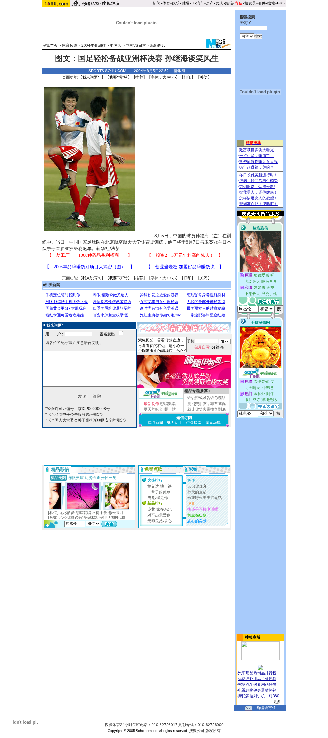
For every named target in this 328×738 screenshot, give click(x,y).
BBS (281, 3)
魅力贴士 (174, 422)
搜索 (271, 3)
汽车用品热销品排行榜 (257, 673)
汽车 (200, 3)
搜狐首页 (50, 45)
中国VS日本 (136, 45)
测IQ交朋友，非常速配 (206, 403)
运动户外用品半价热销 (257, 678)
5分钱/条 (209, 347)
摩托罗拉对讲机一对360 (258, 696)
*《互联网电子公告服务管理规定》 (75, 414)
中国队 (115, 45)
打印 (187, 77)
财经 (185, 3)
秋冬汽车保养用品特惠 (257, 684)
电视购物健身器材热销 (257, 690)
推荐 (139, 77)
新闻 (156, 3)
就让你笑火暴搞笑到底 (206, 409)
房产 (210, 3)
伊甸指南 (193, 422)
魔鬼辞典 (213, 422)
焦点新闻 (155, 422)
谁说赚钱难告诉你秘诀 (206, 398)
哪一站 (170, 409)
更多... (278, 702)
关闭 (204, 77)
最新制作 (151, 403)
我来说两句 (92, 77)
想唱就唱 (168, 403)
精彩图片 (158, 45)
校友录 (250, 3)
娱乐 (176, 3)
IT (192, 3)
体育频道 (69, 45)
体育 (166, 3)
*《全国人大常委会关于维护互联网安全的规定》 (86, 420)
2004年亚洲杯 (93, 45)
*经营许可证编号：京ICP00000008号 (77, 409)
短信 (229, 3)
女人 (219, 3)
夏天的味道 (153, 409)
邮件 (262, 3)
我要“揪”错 (118, 77)
